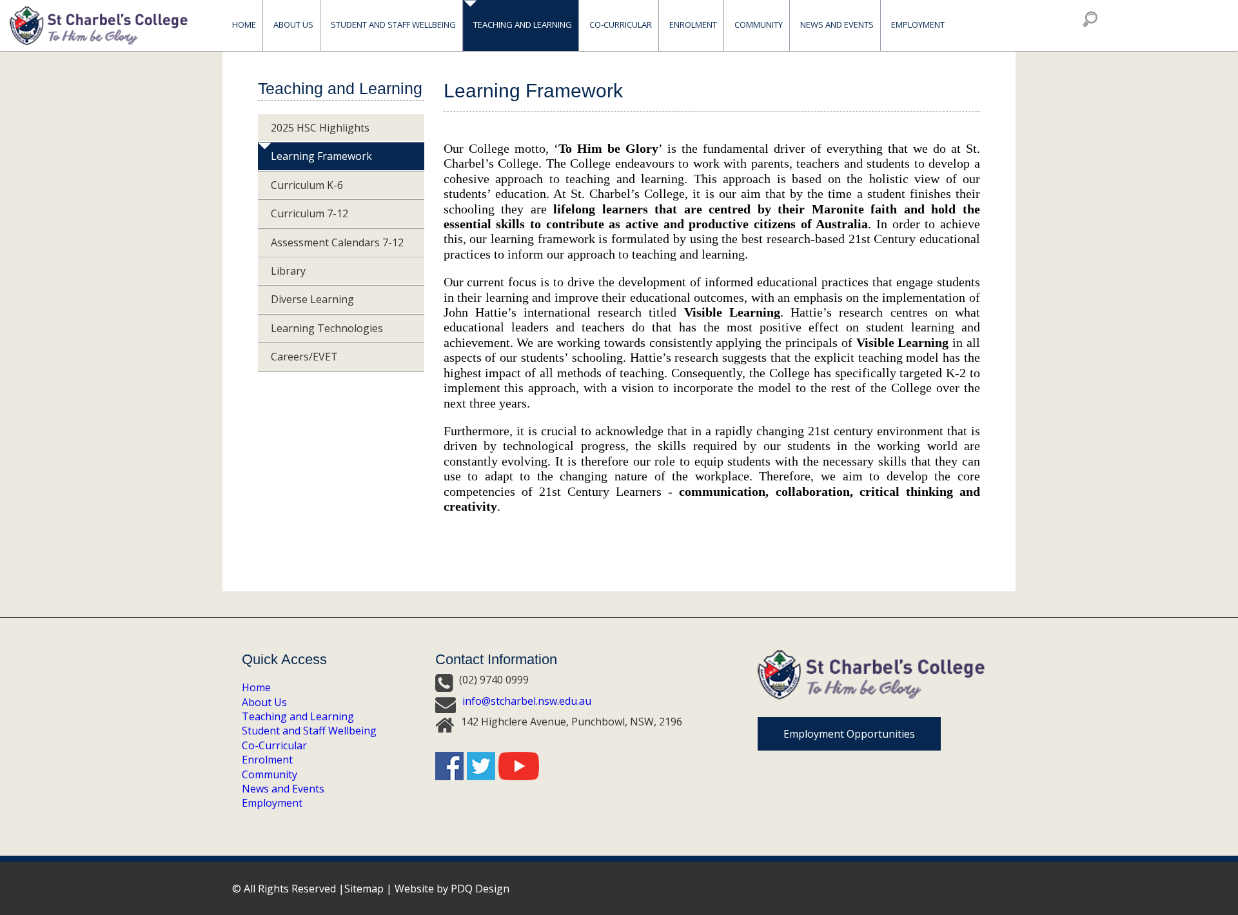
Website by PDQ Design (452, 888)
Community (269, 774)
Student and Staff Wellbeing (309, 730)
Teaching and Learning (298, 716)
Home (244, 24)
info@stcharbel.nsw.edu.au (526, 701)
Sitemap (364, 888)
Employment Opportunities (849, 734)
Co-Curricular (274, 745)
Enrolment (693, 24)
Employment (918, 24)
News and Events (283, 789)
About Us (264, 702)
